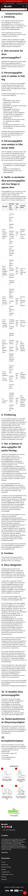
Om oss (3, 862)
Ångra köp (4, 879)
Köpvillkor (3, 869)
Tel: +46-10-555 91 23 (9, 830)
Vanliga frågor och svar (7, 874)
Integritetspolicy (5, 872)
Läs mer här (4, 852)
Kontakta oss (4, 864)
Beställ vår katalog (6, 867)
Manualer (3, 877)
